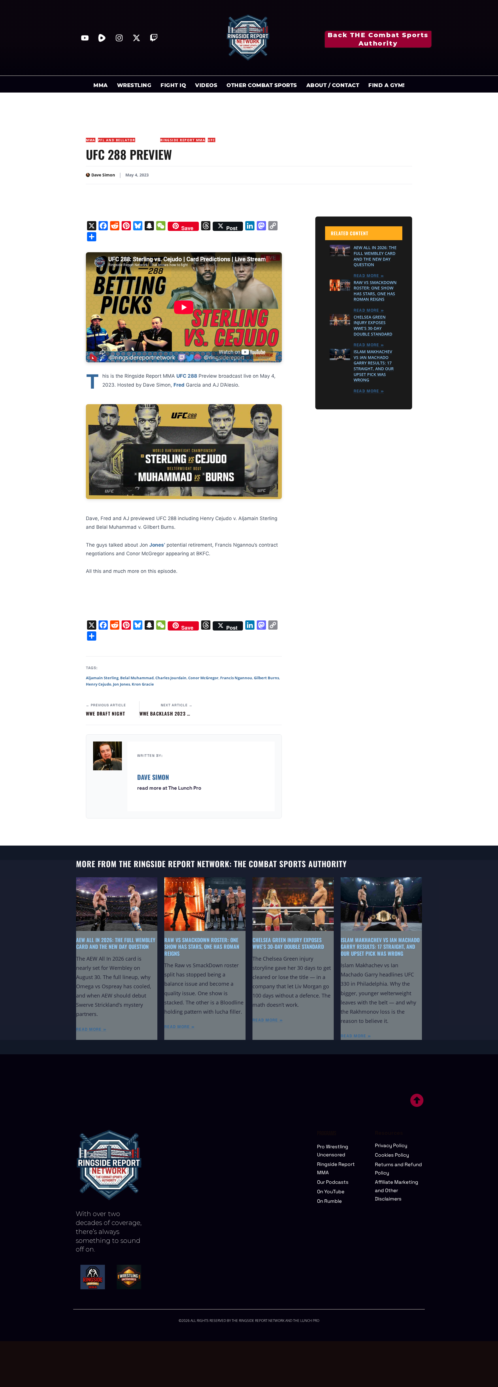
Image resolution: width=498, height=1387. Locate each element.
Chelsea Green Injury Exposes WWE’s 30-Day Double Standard (373, 325)
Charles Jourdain (170, 677)
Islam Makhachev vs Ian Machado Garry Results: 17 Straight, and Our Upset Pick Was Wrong (374, 366)
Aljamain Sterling (102, 677)
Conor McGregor (203, 677)
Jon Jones (121, 684)
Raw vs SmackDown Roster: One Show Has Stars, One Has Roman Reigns (375, 290)
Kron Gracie (143, 684)
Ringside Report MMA (182, 140)
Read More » (369, 275)
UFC (211, 140)
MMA (90, 140)
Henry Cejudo (98, 684)
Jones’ (157, 545)
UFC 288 (186, 376)
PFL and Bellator (116, 140)
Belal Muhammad (137, 677)
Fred (178, 385)
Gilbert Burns (266, 677)
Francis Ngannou (236, 677)
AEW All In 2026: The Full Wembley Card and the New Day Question (375, 256)
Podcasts (148, 140)
